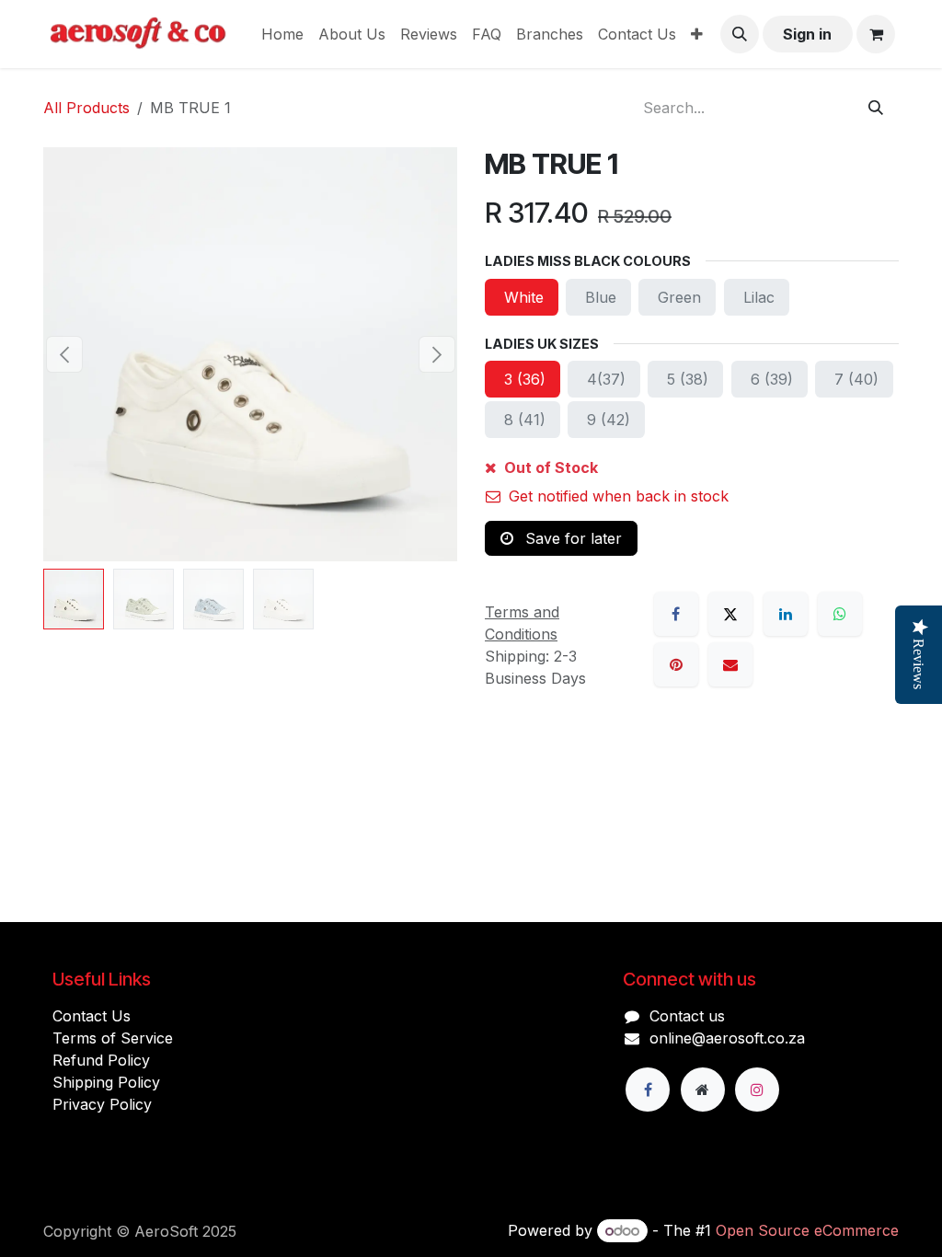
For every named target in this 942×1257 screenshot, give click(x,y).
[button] (739, 34)
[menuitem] (282, 34)
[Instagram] (757, 1089)
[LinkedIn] (786, 614)
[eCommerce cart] (875, 34)
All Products (86, 107)
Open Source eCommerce (807, 1230)
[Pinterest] (676, 664)
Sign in (807, 34)
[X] (730, 614)
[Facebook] (676, 614)
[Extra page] (703, 1089)
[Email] (730, 664)
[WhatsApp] (840, 614)
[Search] (876, 107)
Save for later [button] (571, 538)
